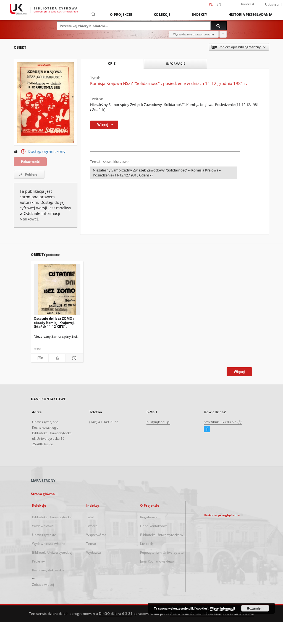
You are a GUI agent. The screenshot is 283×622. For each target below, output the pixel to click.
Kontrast (248, 4)
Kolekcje (162, 14)
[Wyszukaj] (219, 25)
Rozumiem (255, 608)
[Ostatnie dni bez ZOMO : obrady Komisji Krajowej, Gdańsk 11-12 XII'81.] (57, 291)
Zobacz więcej (43, 584)
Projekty (38, 561)
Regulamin (148, 517)
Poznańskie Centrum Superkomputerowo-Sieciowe (212, 613)
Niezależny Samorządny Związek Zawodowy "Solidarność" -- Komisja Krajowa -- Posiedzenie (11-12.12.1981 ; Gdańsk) (157, 173)
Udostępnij (273, 4)
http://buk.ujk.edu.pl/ (220, 422)
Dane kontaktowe (153, 526)
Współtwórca (96, 534)
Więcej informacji (222, 608)
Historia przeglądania (250, 14)
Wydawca (93, 552)
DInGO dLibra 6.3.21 (116, 613)
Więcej (239, 371)
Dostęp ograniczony (46, 151)
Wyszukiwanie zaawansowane (193, 34)
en (219, 4)
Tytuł (90, 517)
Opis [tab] (112, 64)
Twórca (92, 526)
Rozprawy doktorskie (48, 570)
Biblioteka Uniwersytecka (52, 517)
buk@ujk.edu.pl (158, 422)
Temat (91, 543)
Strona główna (43, 493)
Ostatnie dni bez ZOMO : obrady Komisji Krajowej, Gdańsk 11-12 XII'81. (54, 322)
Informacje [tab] (175, 63)
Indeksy (199, 14)
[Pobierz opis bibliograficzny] (39, 358)
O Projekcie (121, 14)
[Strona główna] (93, 14)
